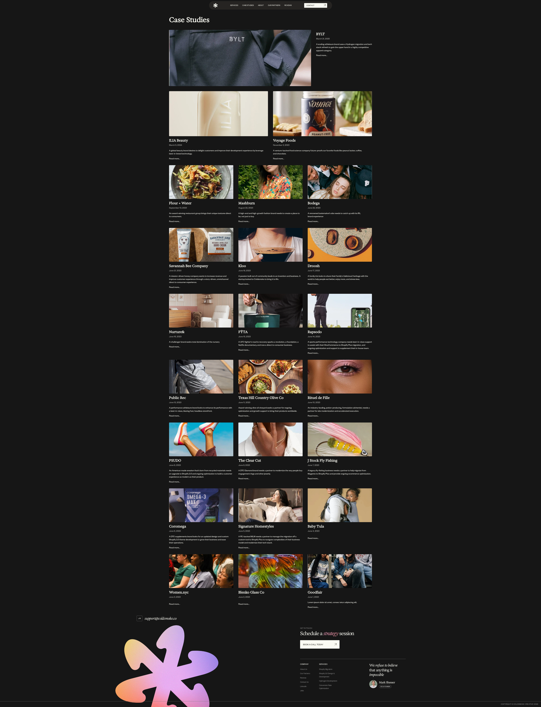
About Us (303, 669)
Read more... (321, 55)
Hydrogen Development (328, 681)
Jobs (302, 690)
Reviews (303, 678)
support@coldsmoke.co (161, 618)
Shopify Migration (325, 669)
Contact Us (304, 682)
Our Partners (305, 673)
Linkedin (303, 686)
